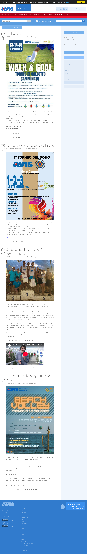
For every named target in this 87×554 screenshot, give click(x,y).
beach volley (24, 489)
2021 (23, 530)
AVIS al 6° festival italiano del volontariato (72, 42)
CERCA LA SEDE (8, 14)
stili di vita (32, 368)
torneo (20, 137)
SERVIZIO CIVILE (27, 14)
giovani (66, 83)
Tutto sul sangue (26, 545)
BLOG (15, 14)
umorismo (67, 86)
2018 (23, 525)
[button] (53, 41)
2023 (23, 534)
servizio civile (68, 76)
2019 (23, 526)
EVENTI (44, 14)
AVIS (66, 58)
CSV (13, 137)
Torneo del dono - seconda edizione (72, 46)
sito (66, 61)
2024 (23, 536)
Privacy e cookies (25, 549)
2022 (23, 532)
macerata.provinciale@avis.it (8, 514)
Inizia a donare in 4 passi (27, 543)
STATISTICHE (36, 14)
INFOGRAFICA (25, 514)
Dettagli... (68, 2)
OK (81, 2)
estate (17, 241)
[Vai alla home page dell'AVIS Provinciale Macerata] (7, 9)
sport (16, 137)
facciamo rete (39, 368)
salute (66, 73)
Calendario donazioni (26, 547)
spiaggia (18, 489)
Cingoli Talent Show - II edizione (70, 44)
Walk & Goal (14, 34)
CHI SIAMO (20, 14)
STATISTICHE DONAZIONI (27, 515)
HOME (2, 14)
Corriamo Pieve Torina (68, 37)
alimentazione (68, 70)
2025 (23, 538)
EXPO (66, 67)
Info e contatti (9, 238)
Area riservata (24, 550)
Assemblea (67, 64)
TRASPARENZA (57, 14)
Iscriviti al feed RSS (45, 21)
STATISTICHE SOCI (25, 517)
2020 (23, 528)
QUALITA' (66, 14)
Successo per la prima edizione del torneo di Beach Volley (29, 251)
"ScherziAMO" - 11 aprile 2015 (70, 39)
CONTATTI (50, 14)
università (67, 79)
